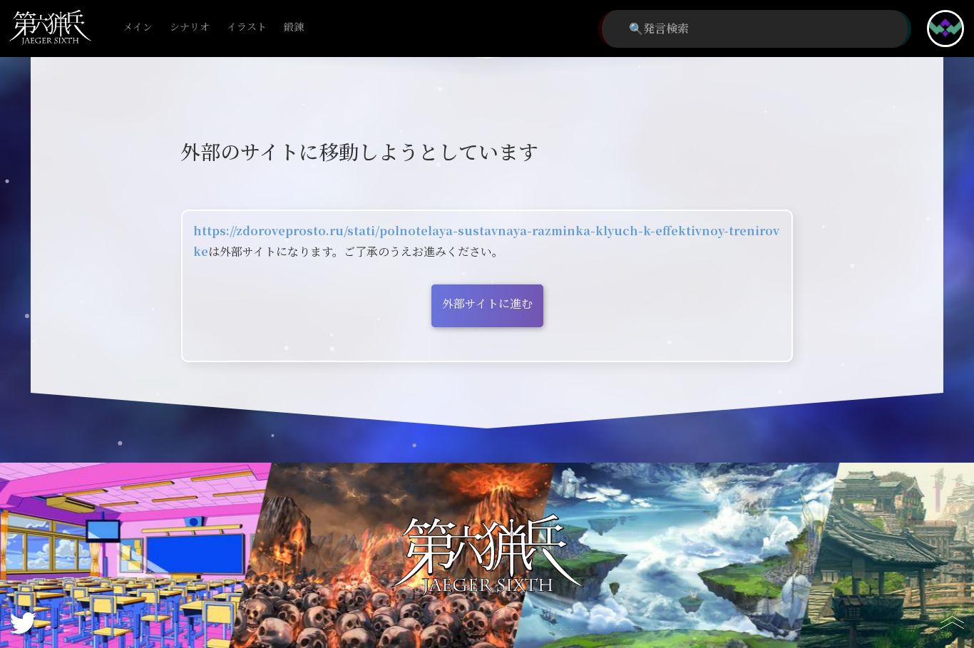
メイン (138, 27)
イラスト (247, 27)
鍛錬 (294, 27)
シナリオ (190, 27)
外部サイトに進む (487, 304)
